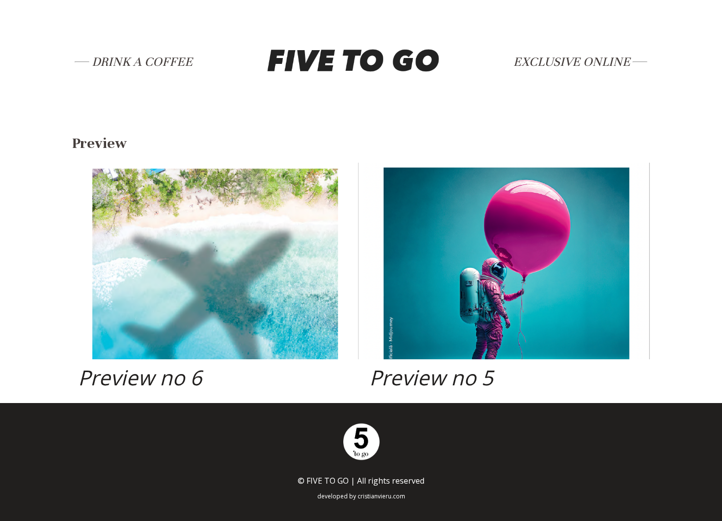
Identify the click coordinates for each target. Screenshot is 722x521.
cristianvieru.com (381, 496)
